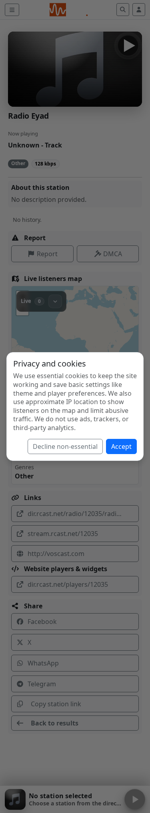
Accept (121, 446)
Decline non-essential (65, 446)
